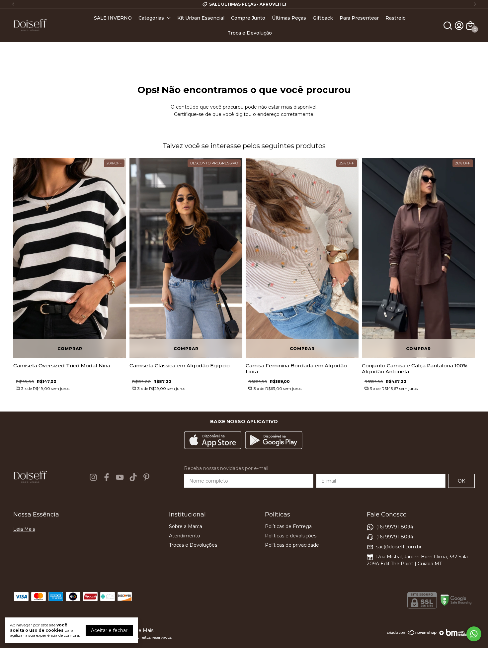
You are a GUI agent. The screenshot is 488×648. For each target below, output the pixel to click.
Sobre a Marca (185, 526)
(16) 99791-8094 (394, 527)
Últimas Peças (289, 18)
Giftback (323, 18)
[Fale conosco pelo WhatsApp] (473, 633)
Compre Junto (248, 18)
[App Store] (213, 440)
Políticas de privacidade (292, 545)
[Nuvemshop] (412, 635)
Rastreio (395, 18)
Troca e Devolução (249, 33)
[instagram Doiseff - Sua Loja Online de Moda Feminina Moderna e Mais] (93, 477)
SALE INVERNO (113, 18)
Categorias (151, 18)
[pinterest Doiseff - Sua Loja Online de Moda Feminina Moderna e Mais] (146, 477)
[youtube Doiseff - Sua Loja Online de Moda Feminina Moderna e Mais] (119, 477)
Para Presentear (359, 18)
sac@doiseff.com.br (399, 547)
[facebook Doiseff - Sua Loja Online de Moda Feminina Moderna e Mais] (106, 477)
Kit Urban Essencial (200, 18)
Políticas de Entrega (288, 526)
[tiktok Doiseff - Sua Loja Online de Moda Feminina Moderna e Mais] (133, 477)
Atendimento (184, 536)
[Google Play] (274, 440)
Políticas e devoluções (290, 536)
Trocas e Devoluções (193, 545)
